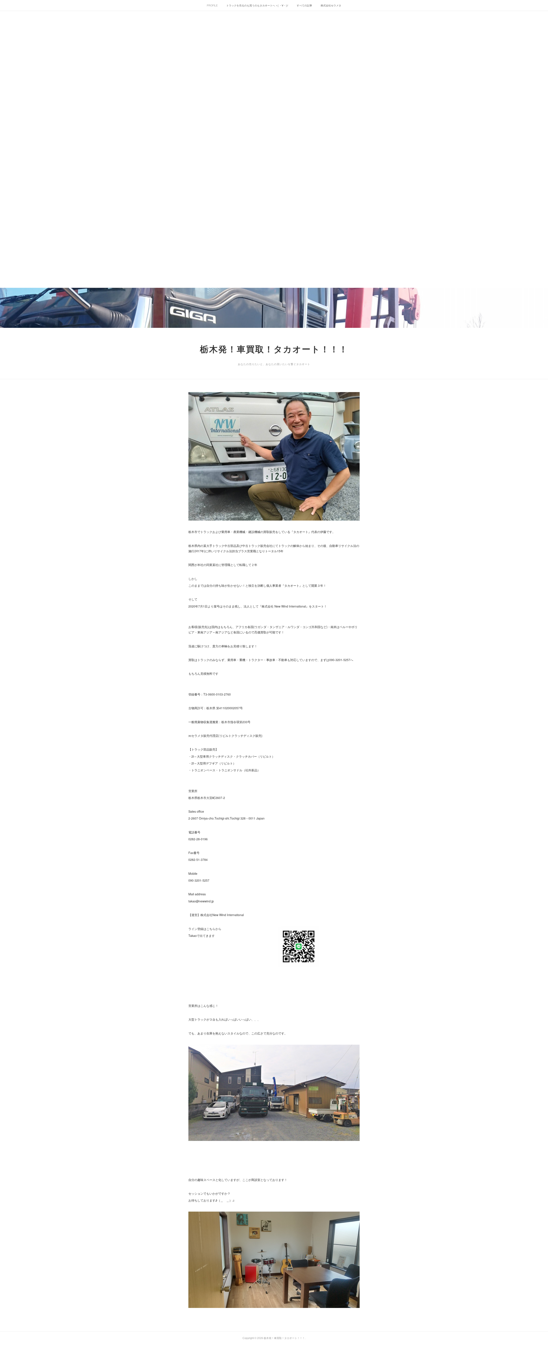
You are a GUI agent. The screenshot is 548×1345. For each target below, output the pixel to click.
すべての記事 (304, 5)
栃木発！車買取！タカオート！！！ (274, 349)
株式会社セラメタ (331, 5)
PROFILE (212, 5)
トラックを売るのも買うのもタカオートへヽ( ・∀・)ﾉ (257, 5)
